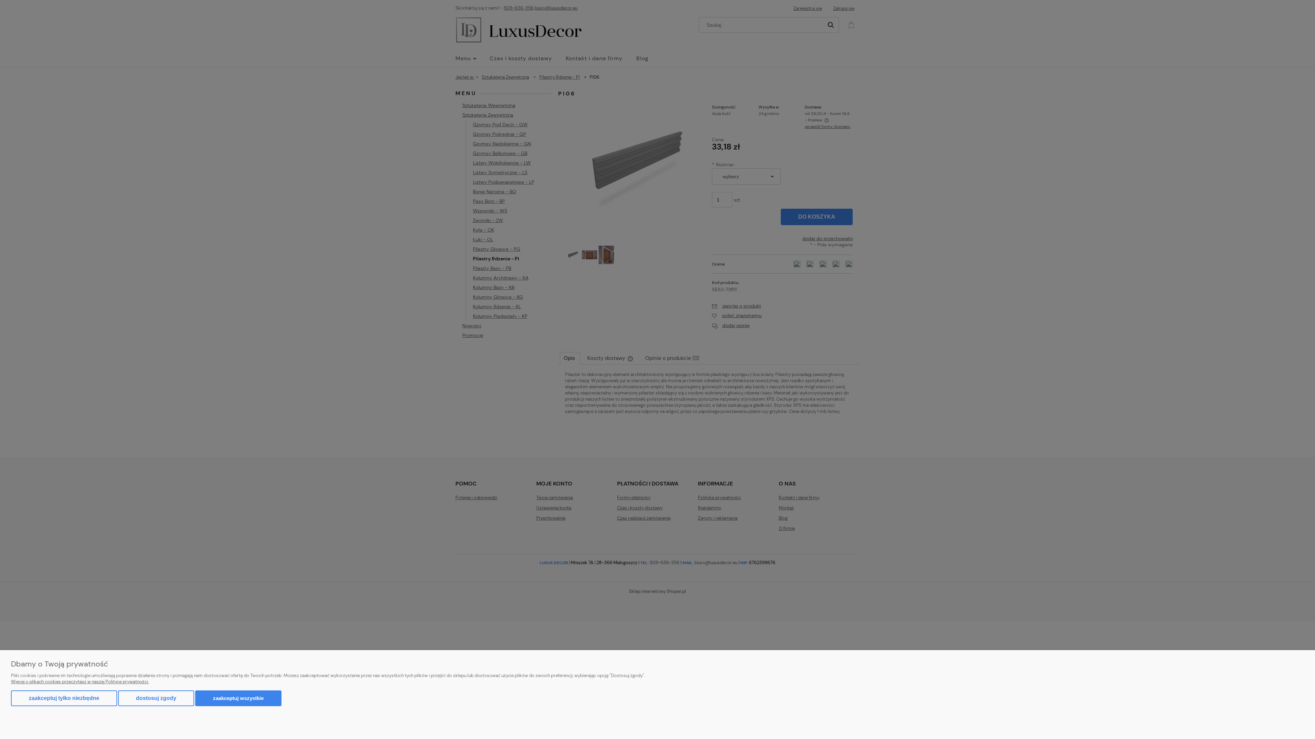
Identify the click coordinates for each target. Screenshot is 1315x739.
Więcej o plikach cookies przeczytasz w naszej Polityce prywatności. (80, 682)
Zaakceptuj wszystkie (238, 698)
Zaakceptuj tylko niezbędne (64, 698)
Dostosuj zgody (156, 698)
